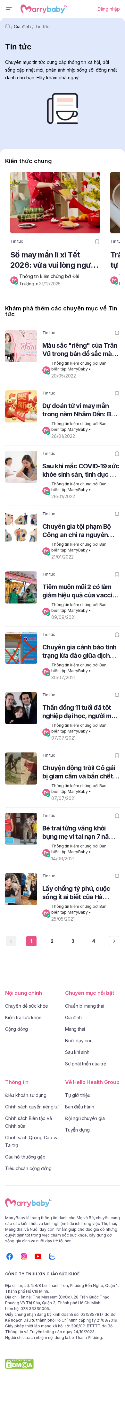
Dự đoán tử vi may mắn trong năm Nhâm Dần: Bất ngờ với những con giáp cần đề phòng (79, 411)
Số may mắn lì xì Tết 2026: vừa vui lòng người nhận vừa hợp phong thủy (55, 260)
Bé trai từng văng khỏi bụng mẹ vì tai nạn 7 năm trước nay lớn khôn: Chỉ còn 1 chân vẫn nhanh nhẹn (78, 833)
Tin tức (42, 26)
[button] (9, 9)
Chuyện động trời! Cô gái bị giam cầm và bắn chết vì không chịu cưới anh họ (80, 773)
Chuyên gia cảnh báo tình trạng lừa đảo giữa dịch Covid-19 (79, 652)
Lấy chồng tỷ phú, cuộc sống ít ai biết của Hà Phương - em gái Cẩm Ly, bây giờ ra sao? (77, 893)
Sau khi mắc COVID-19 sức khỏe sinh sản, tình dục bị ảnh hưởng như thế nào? (80, 471)
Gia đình (22, 26)
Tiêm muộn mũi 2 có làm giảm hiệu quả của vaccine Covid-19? (81, 592)
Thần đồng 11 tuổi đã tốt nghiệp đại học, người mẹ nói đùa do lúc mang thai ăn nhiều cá (78, 712)
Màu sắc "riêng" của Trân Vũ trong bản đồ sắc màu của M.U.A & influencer (79, 350)
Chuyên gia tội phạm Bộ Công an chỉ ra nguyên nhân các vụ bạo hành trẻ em (79, 531)
